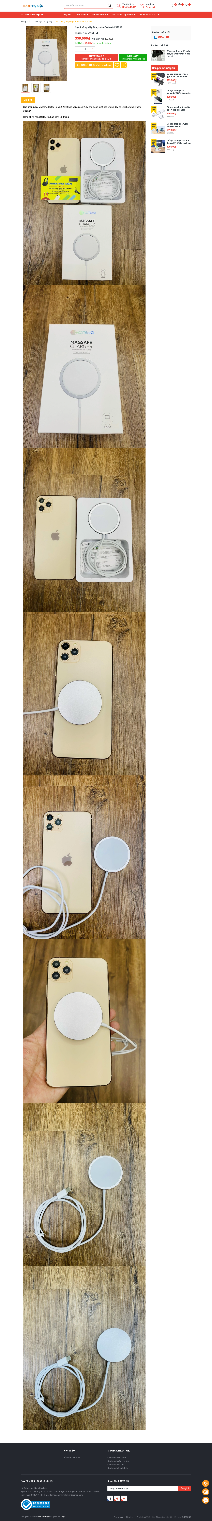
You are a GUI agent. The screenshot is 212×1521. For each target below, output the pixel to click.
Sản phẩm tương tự (163, 68)
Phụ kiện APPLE (99, 14)
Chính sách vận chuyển (118, 1461)
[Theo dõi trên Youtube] (124, 1498)
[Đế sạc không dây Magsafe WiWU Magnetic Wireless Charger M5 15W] (158, 96)
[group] (46, 53)
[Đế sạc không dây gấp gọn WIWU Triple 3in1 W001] (158, 80)
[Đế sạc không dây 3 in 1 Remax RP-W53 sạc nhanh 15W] (158, 146)
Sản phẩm (81, 14)
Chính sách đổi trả (115, 1464)
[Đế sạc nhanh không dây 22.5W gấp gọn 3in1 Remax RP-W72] (158, 113)
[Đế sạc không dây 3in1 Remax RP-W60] (158, 130)
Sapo (63, 1517)
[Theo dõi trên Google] (117, 1498)
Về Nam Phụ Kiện (72, 1458)
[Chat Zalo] (155, 37)
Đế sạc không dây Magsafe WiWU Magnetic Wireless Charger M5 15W (179, 93)
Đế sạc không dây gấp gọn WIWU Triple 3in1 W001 (177, 76)
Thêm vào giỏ (96, 57)
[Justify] (109, 6)
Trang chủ (66, 14)
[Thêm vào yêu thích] (117, 65)
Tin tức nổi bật (159, 45)
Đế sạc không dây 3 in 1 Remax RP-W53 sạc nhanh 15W (179, 143)
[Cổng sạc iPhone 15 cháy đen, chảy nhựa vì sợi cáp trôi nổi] (158, 55)
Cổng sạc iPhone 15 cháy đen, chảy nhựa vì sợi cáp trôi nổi (178, 54)
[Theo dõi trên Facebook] (110, 1498)
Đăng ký (185, 1488)
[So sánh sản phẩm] (186, 5)
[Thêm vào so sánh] (124, 65)
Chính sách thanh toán (117, 1468)
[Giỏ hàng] (179, 5)
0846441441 (129, 7)
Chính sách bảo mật (116, 1458)
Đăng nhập (151, 7)
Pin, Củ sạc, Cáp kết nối (122, 14)
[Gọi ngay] (205, 1483)
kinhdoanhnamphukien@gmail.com (66, 1495)
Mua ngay (133, 57)
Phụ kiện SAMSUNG (148, 14)
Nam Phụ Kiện (43, 1517)
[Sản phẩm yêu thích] (172, 5)
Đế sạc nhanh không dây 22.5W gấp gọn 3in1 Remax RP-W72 (178, 110)
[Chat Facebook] (205, 1500)
